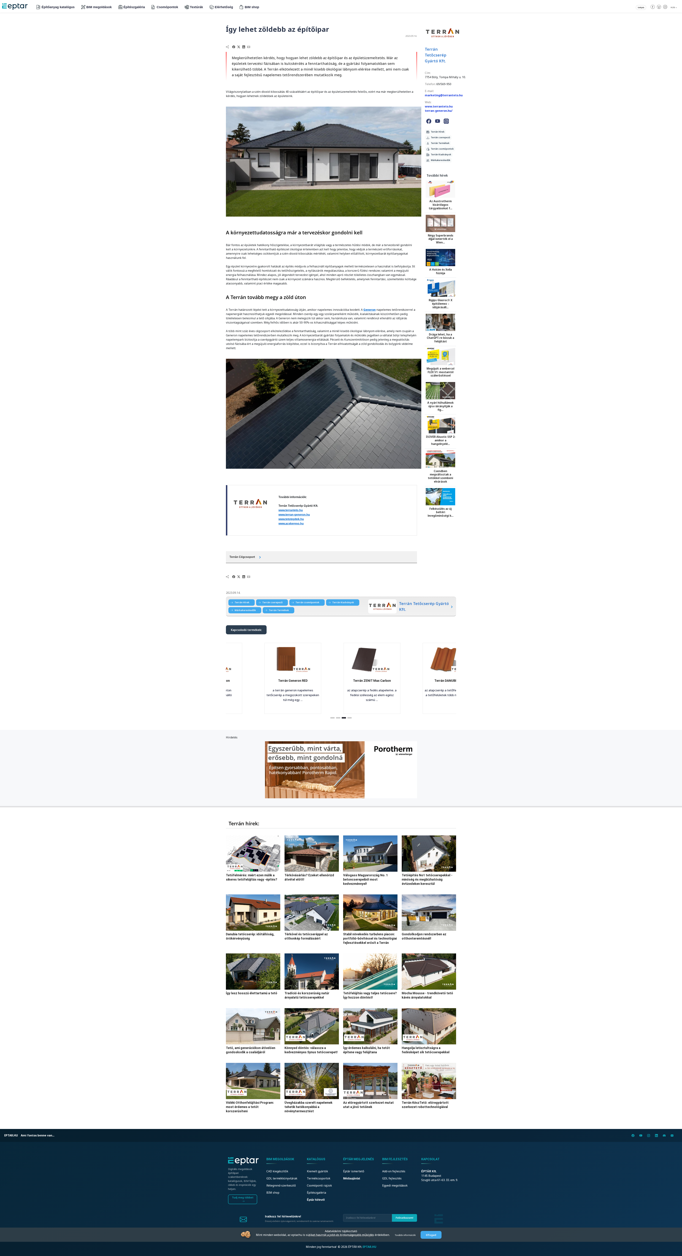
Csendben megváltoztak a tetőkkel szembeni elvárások (440, 476)
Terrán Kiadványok (440, 154)
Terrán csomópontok (441, 148)
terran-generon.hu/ (439, 111)
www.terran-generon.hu (294, 514)
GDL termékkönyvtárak (281, 1178)
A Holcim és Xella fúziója (440, 271)
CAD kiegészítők (277, 1171)
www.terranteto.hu (290, 510)
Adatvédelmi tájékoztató (341, 1231)
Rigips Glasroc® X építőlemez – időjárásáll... (440, 303)
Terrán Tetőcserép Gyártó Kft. (435, 54)
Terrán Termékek (439, 143)
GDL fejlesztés (392, 1178)
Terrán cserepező (439, 137)
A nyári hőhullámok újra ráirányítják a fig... (440, 406)
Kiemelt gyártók (317, 1171)
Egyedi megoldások (395, 1185)
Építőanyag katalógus (58, 7)
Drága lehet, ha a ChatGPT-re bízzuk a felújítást (440, 338)
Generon (369, 310)
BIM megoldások (99, 7)
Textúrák (196, 7)
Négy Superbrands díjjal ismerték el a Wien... (440, 239)
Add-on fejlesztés (393, 1171)
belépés (641, 7)
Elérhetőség (224, 7)
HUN (673, 7)
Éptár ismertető (353, 1171)
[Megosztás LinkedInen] (243, 47)
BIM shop (252, 7)
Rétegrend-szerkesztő (281, 1185)
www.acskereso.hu (291, 523)
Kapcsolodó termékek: (246, 630)
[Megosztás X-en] (238, 47)
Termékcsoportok (318, 1178)
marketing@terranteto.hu (444, 95)
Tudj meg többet (242, 1197)
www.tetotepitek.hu (291, 519)
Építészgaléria (134, 7)
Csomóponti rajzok (319, 1185)
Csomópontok (167, 7)
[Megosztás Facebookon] (233, 47)
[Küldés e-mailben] (248, 47)
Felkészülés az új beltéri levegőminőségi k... (440, 512)
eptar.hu (11, 1135)
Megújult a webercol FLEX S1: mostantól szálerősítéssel (440, 372)
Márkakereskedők (439, 160)
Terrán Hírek (436, 131)
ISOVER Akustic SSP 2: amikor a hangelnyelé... (440, 440)
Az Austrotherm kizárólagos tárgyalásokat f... (440, 204)
